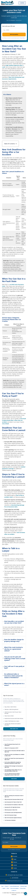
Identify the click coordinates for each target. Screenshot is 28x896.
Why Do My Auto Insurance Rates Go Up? (14, 799)
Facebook (15, 856)
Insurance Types (24, 886)
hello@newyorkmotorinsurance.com (14, 880)
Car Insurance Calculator (10, 820)
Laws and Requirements (14, 886)
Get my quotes (14, 34)
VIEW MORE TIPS (14, 728)
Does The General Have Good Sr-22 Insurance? (12, 745)
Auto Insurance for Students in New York (14, 804)
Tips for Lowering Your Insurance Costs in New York (14, 796)
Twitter (15, 859)
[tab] (14, 627)
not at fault (5, 423)
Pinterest (15, 862)
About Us (7, 886)
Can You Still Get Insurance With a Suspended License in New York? (12, 774)
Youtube (15, 868)
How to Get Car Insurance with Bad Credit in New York (15, 751)
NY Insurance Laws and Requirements (13, 812)
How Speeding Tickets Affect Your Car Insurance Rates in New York (13, 770)
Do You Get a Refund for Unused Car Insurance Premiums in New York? (13, 763)
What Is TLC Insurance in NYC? (11, 748)
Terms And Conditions (14, 888)
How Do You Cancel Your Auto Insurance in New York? (14, 759)
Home (2, 886)
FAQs (8, 888)
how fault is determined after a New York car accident (14, 420)
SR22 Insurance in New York (11, 809)
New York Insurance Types (11, 815)
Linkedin (15, 865)
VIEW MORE (14, 778)
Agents (4, 888)
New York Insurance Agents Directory (13, 817)
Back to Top (25, 893)
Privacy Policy (22, 38)
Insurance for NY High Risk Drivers (12, 807)
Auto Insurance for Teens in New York (13, 802)
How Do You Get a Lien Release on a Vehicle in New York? (14, 755)
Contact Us (14, 890)
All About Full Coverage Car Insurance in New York (14, 766)
